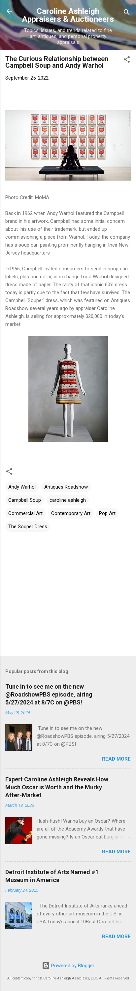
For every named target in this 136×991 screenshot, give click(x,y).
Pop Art (107, 513)
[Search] (127, 13)
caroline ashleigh (68, 500)
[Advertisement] (68, 599)
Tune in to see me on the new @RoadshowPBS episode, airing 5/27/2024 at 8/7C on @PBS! (48, 694)
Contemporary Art (70, 513)
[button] (127, 60)
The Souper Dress (27, 527)
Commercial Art (25, 513)
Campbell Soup (24, 500)
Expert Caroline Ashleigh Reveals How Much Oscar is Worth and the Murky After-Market (56, 787)
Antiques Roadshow (66, 487)
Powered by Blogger (72, 966)
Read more (116, 759)
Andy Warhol (22, 487)
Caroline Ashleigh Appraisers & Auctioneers (68, 15)
